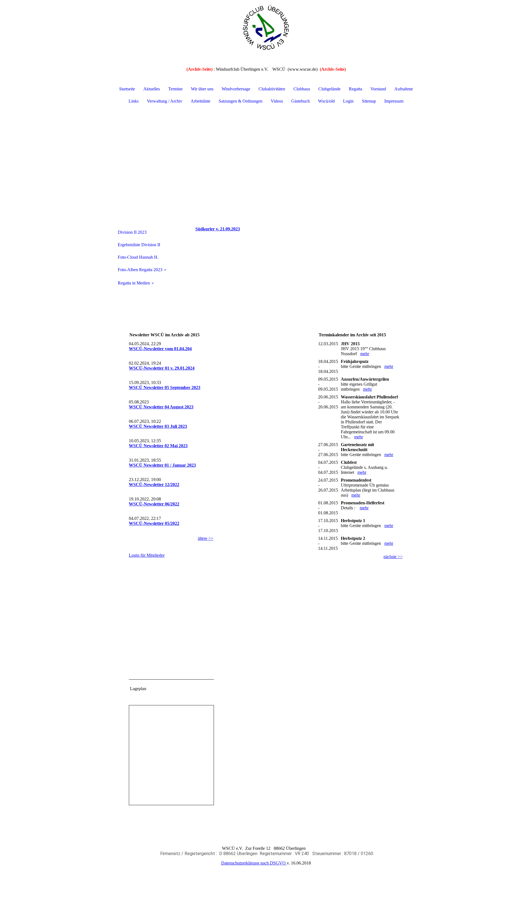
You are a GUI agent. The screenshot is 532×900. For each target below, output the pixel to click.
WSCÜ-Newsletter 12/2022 (154, 484)
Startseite (127, 89)
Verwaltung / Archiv (164, 101)
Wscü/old (326, 101)
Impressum (393, 101)
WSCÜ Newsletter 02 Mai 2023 (158, 445)
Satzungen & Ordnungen (240, 101)
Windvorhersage (236, 89)
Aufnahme (403, 89)
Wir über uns (202, 89)
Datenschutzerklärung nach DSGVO (254, 863)
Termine (175, 89)
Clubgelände (329, 89)
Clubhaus (301, 89)
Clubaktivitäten (272, 89)
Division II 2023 (132, 232)
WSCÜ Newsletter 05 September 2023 (164, 387)
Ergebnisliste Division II (139, 244)
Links (134, 101)
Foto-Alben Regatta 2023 (140, 269)
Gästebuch (300, 101)
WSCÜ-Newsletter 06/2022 (154, 504)
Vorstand (378, 89)
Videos (277, 101)
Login (348, 101)
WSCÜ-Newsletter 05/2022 (154, 523)
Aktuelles (151, 89)
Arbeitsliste (200, 101)
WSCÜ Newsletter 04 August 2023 (161, 407)
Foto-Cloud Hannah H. (138, 257)
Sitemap (369, 101)
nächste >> (393, 556)
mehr (364, 353)
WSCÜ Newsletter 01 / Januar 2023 (162, 465)
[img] (266, 27)
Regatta (355, 89)
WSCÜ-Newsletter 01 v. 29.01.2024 (162, 368)
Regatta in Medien (134, 283)
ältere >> (205, 538)
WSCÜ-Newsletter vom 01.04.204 (160, 348)
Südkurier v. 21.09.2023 (217, 229)
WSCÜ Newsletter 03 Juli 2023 (158, 426)
